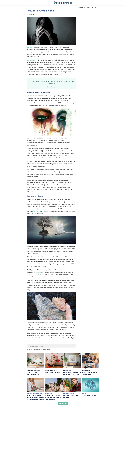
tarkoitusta (39, 272)
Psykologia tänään (32, 369)
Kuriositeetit (48, 393)
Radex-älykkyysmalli (89, 395)
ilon (67, 338)
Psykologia (29, 7)
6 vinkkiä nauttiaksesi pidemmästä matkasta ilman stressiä (53, 397)
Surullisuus (30, 47)
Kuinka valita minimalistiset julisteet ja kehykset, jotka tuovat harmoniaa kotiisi (72, 372)
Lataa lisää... (63, 403)
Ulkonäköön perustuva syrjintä (71, 396)
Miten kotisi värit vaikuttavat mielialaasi (53, 371)
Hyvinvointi (48, 369)
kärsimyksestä (36, 211)
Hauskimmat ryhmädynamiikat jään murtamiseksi (89, 372)
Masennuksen (31, 60)
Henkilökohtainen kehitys (89, 369)
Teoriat (84, 393)
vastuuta (62, 100)
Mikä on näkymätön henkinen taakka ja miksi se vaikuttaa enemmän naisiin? (35, 397)
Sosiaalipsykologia (68, 393)
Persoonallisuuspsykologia (34, 393)
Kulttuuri (66, 369)
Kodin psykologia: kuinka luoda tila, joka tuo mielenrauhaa (34, 372)
